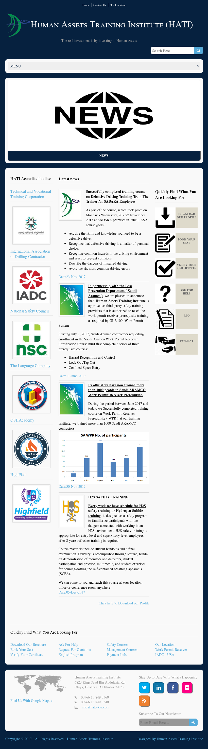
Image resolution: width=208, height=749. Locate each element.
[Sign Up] (193, 722)
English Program (71, 654)
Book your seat (186, 241)
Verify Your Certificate (26, 654)
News (104, 155)
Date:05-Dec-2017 (72, 592)
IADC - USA (164, 654)
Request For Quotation (75, 649)
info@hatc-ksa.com (95, 707)
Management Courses (122, 649)
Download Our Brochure (28, 644)
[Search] (198, 50)
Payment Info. (117, 654)
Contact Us (99, 5)
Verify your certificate (186, 266)
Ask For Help (68, 644)
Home (86, 5)
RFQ (187, 315)
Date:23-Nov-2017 (72, 276)
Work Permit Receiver (171, 649)
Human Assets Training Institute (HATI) (112, 24)
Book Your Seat (21, 649)
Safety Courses (117, 644)
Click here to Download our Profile (124, 603)
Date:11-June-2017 (72, 375)
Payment (186, 341)
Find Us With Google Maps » (31, 700)
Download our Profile (186, 215)
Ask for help (186, 291)
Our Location (118, 5)
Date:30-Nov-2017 (72, 486)
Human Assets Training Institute (90, 738)
